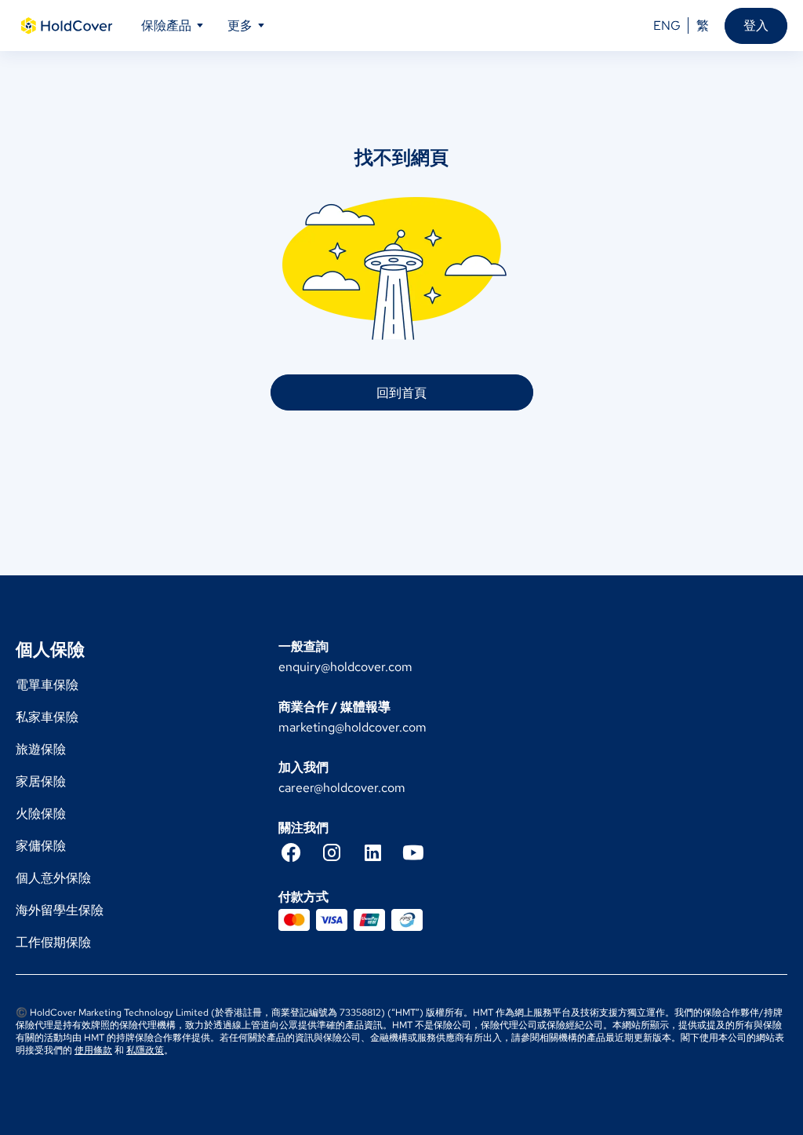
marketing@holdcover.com (352, 727)
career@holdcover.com (341, 787)
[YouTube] (421, 852)
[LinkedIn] (380, 852)
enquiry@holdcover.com (345, 667)
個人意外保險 (53, 878)
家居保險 (41, 781)
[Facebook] (298, 852)
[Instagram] (339, 852)
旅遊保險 (41, 749)
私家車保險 (47, 717)
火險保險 (41, 813)
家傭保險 (41, 846)
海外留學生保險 (60, 910)
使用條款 (93, 1050)
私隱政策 (145, 1050)
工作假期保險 (53, 942)
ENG (667, 25)
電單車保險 (47, 685)
